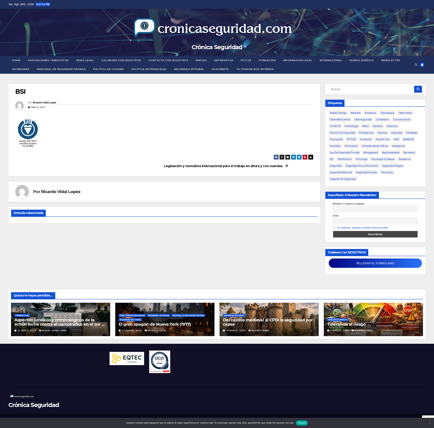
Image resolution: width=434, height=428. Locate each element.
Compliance (382, 119)
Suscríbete (220, 69)
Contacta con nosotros (168, 60)
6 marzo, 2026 (339, 330)
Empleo (201, 60)
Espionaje (396, 132)
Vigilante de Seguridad (343, 178)
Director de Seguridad (342, 132)
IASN (396, 139)
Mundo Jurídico (362, 60)
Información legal (297, 60)
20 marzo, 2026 (132, 330)
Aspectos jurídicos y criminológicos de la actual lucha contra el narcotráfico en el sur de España (60, 324)
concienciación (401, 119)
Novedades (20, 69)
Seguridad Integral (189, 69)
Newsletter (390, 60)
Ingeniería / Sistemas (158, 315)
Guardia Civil (383, 139)
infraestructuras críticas (375, 145)
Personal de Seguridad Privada (61, 69)
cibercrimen (405, 112)
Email (336, 215)
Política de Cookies (108, 69)
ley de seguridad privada (344, 152)
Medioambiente (391, 152)
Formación (267, 60)
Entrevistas (223, 60)
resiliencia (405, 159)
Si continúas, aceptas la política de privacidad (362, 227)
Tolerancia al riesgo (346, 324)
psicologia (361, 159)
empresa (382, 132)
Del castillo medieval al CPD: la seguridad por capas (268, 322)
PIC (332, 159)
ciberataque (387, 112)
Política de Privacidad (148, 69)
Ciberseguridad (363, 119)
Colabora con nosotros (121, 60)
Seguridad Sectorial (130, 320)
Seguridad (336, 165)
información (351, 145)
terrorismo (387, 172)
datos (365, 126)
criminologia (351, 126)
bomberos (370, 112)
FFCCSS (246, 60)
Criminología (22, 315)
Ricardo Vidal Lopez (44, 102)
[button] (416, 64)
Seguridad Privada (366, 172)
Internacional (331, 60)
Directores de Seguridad (132, 315)
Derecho (378, 126)
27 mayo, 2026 (27, 330)
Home (16, 60)
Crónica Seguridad (217, 47)
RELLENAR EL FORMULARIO (375, 263)
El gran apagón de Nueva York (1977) (155, 324)
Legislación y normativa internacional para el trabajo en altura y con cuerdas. (223, 166)
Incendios (335, 145)
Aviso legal (85, 60)
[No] (429, 423)
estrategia (411, 132)
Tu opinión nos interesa (255, 69)
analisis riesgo (338, 112)
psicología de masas (383, 159)
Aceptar (302, 422)
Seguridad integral (392, 165)
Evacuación (336, 139)
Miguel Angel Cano (54, 330)
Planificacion (345, 159)
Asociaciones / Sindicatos (48, 60)
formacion (366, 139)
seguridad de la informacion (362, 165)
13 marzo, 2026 (236, 330)
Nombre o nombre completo (349, 203)
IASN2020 (408, 139)
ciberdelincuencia (340, 119)
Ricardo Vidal (157, 330)
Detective (392, 126)
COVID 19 (335, 126)
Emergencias (366, 132)
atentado (356, 112)
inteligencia (398, 145)
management (370, 152)
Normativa (409, 152)
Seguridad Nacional (341, 172)
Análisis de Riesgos (338, 320)
